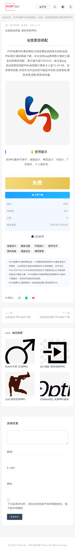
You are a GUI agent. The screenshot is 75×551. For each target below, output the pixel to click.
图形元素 (25, 246)
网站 (9, 484)
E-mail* (11, 468)
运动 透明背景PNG (15, 399)
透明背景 (39, 251)
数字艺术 (53, 246)
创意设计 (11, 246)
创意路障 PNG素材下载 (18, 317)
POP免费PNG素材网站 (24, 17)
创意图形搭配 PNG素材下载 (55, 317)
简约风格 (11, 251)
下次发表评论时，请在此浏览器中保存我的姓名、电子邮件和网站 (37, 506)
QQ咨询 (39, 236)
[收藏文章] (19, 298)
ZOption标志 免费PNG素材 (54, 399)
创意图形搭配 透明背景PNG (45, 283)
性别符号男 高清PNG (16, 367)
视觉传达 (25, 251)
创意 (40, 17)
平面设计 (39, 246)
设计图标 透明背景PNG (52, 367)
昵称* (10, 452)
